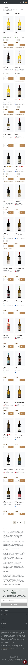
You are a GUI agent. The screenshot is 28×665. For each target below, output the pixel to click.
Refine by (17, 13)
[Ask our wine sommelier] (25, 662)
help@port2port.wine (6, 648)
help (2, 619)
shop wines (4, 610)
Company (3, 623)
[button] (7, 45)
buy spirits (4, 614)
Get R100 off (14, 604)
